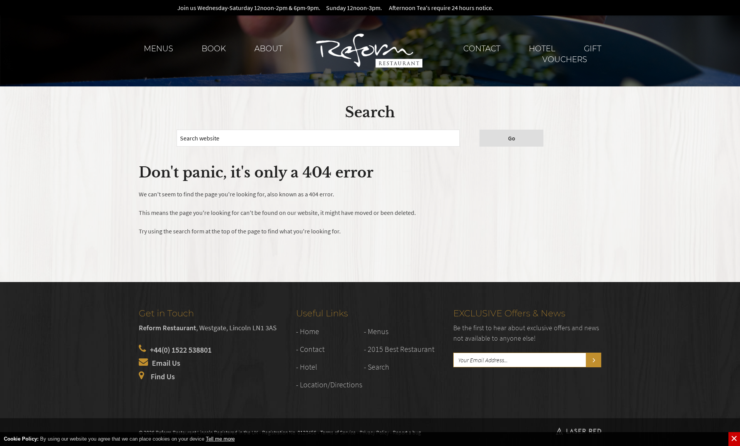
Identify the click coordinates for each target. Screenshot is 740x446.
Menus (158, 48)
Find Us (163, 376)
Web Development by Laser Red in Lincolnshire (578, 431)
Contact (481, 48)
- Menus (376, 331)
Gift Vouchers (571, 54)
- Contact (310, 349)
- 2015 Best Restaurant (399, 349)
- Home (307, 331)
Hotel (542, 48)
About (268, 48)
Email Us (166, 363)
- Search (376, 367)
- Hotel (306, 367)
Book (214, 48)
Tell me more (220, 439)
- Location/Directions (329, 384)
